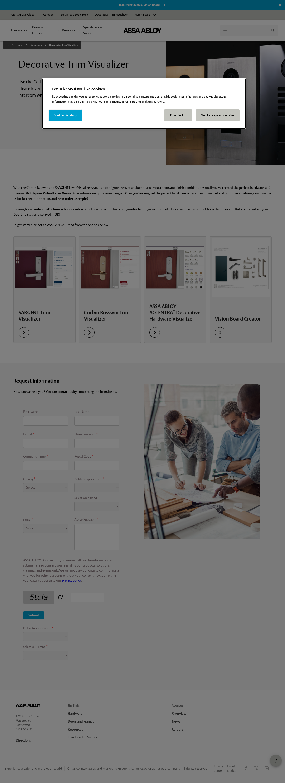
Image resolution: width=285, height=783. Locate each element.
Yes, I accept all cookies (218, 115)
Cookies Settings (65, 115)
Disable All (178, 115)
